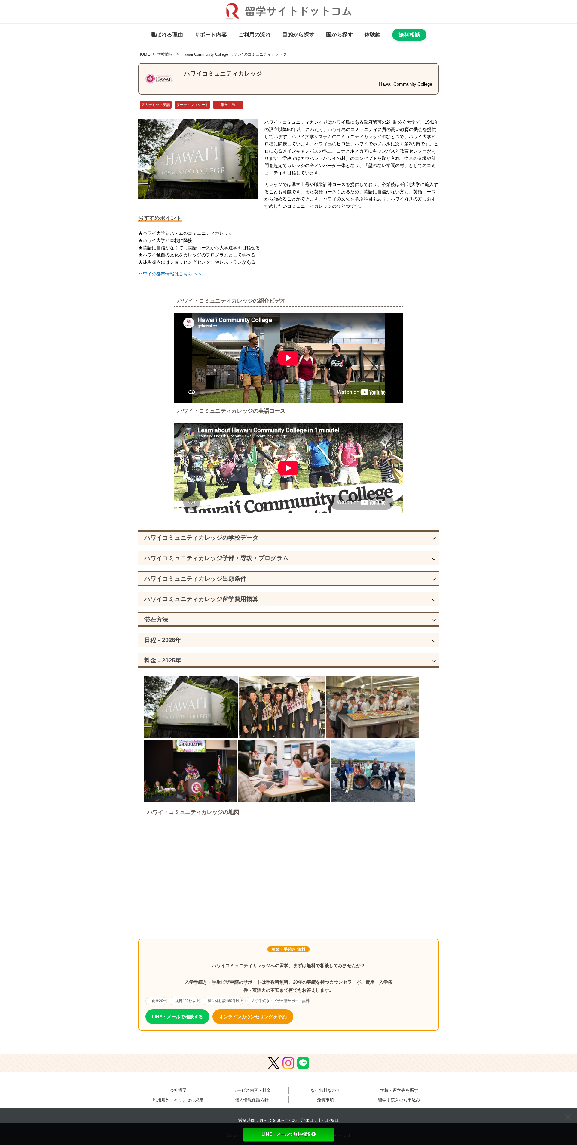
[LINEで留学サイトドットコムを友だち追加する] (303, 1063)
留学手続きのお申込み (399, 1099)
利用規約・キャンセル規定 (178, 1099)
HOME (144, 54)
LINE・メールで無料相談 (285, 1134)
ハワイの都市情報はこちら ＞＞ (170, 273)
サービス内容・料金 (252, 1090)
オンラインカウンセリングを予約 (253, 1016)
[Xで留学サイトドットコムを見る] (274, 1063)
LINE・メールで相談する (177, 1016)
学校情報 (165, 54)
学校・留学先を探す (399, 1090)
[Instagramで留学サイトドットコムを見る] (288, 1063)
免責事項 (325, 1099)
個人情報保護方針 (252, 1099)
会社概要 (178, 1090)
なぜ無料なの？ (325, 1090)
